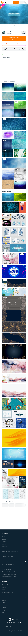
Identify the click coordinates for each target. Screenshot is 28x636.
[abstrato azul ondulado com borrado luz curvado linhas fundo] (13, 620)
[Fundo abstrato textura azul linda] (13, 158)
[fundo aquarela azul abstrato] (13, 215)
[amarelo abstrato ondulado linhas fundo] (13, 599)
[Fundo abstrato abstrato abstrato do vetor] (8, 279)
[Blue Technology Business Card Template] (5, 379)
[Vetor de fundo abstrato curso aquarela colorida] (19, 178)
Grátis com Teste (14, 38)
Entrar (21, 2)
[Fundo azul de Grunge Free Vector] (9, 188)
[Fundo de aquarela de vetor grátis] (8, 130)
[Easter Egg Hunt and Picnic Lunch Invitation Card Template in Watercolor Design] (10, 367)
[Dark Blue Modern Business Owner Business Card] (8, 570)
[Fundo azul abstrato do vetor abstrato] (8, 147)
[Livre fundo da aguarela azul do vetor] (8, 121)
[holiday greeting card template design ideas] (8, 631)
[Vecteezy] (2, 2)
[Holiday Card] (13, 298)
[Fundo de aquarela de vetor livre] (8, 257)
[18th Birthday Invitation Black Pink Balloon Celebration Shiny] (6, 317)
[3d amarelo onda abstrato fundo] (13, 609)
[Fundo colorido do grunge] (8, 139)
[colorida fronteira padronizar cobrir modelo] (7, 562)
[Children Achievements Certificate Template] (6, 341)
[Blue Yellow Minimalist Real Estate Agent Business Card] (4, 404)
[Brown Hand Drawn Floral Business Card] (13, 441)
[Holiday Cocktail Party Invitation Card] (5, 517)
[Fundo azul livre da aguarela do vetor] (8, 87)
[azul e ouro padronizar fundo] (11, 413)
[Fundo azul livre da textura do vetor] (7, 197)
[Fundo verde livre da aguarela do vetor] (8, 95)
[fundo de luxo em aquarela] (8, 205)
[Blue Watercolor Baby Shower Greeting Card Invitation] (8, 430)
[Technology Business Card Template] (7, 590)
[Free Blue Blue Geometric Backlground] (10, 289)
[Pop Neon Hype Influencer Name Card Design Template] (13, 392)
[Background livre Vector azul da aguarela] (8, 113)
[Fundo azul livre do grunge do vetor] (8, 104)
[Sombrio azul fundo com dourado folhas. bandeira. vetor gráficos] (13, 490)
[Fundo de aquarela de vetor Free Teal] (8, 177)
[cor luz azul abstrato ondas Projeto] (9, 357)
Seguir (23, 33)
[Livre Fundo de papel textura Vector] (8, 249)
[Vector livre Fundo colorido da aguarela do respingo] (8, 169)
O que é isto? (15, 54)
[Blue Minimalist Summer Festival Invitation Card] (8, 421)
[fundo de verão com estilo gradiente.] (13, 552)
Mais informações (6, 56)
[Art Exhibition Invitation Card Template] (9, 580)
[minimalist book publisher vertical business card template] (5, 301)
